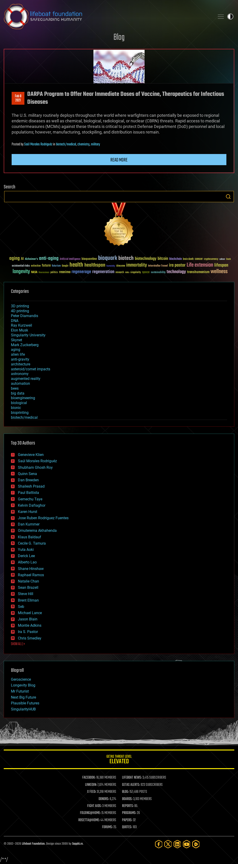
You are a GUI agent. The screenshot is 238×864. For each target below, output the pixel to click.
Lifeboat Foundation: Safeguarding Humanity (107, 16)
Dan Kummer (29, 524)
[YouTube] (186, 844)
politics (54, 272)
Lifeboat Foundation (33, 844)
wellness (219, 272)
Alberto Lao (27, 562)
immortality (136, 265)
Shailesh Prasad (31, 486)
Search (228, 196)
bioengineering (23, 398)
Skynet (16, 340)
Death (228, 259)
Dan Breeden (28, 480)
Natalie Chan (28, 581)
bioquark (107, 258)
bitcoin (163, 258)
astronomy (20, 374)
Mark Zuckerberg (25, 345)
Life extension (200, 265)
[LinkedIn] (177, 844)
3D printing (20, 306)
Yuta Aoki (26, 549)
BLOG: (125, 792)
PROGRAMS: (129, 813)
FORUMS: (107, 827)
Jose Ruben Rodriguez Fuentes (43, 518)
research (120, 272)
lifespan (221, 265)
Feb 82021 (18, 98)
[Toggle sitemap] (221, 16)
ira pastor (177, 265)
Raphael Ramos (31, 575)
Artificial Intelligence (70, 259)
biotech (126, 258)
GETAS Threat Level (119, 760)
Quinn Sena (27, 474)
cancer (199, 259)
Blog (119, 37)
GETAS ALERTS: (131, 785)
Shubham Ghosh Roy (35, 467)
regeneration (103, 272)
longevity (21, 272)
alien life (18, 354)
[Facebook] (158, 844)
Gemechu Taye (30, 499)
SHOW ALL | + (18, 644)
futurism (56, 266)
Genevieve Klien (31, 454)
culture (222, 259)
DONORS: (104, 799)
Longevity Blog (23, 685)
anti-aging (49, 258)
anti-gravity (20, 359)
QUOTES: (127, 827)
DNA (14, 320)
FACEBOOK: (89, 778)
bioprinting (20, 412)
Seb (21, 606)
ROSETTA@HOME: (89, 820)
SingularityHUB (23, 709)
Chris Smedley (29, 638)
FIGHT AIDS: (94, 806)
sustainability (158, 272)
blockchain (175, 259)
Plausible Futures (25, 703)
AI (22, 259)
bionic (16, 407)
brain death (188, 259)
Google (65, 266)
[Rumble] (196, 844)
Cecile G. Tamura (32, 543)
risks (127, 272)
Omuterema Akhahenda (37, 530)
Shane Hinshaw (31, 568)
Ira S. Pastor (28, 632)
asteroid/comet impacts (30, 369)
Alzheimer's (31, 259)
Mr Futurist (20, 691)
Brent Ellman (28, 600)
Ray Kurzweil (21, 325)
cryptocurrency (211, 259)
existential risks (21, 266)
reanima (64, 272)
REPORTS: (128, 806)
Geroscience (21, 679)
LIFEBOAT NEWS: (132, 778)
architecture (20, 364)
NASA (34, 272)
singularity (135, 272)
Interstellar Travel (158, 266)
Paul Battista (28, 492)
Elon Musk (19, 330)
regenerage (81, 272)
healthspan (94, 265)
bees (15, 388)
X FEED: (91, 792)
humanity (110, 266)
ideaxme (120, 266)
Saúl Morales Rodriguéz (38, 144)
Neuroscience (44, 272)
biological (19, 403)
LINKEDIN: (91, 785)
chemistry (83, 144)
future (46, 265)
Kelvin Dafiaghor (31, 505)
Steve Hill (25, 594)
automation (20, 383)
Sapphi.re (77, 844)
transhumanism (198, 272)
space (146, 272)
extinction (36, 266)
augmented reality (25, 378)
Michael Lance (30, 613)
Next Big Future (23, 697)
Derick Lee (26, 556)
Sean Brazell (28, 587)
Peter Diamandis (24, 316)
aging (14, 258)
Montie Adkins (29, 625)
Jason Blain (27, 619)
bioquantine (89, 259)
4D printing (20, 311)
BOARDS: (127, 799)
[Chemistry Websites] (119, 225)
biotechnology (145, 258)
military (95, 144)
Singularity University (28, 335)
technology (176, 272)
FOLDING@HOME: (90, 813)
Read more (119, 160)
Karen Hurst (27, 511)
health (76, 265)
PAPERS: (127, 820)
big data (17, 393)
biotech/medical (66, 144)
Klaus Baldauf (29, 537)
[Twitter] (168, 844)
